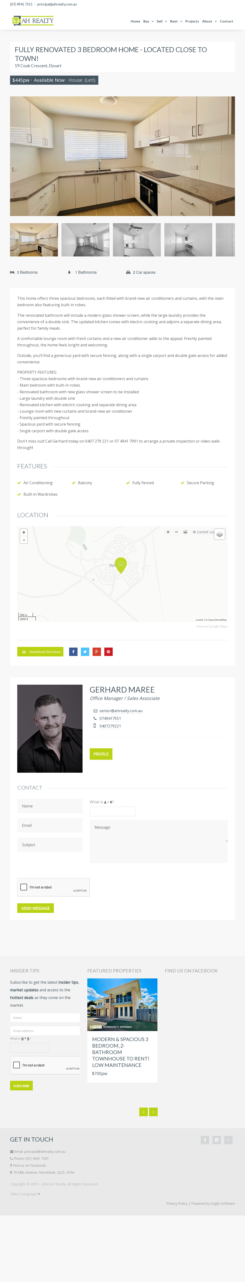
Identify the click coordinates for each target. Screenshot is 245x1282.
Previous (17, 156)
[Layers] (219, 534)
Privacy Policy (176, 1203)
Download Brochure (44, 651)
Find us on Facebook (29, 1165)
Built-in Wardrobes (40, 494)
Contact (226, 21)
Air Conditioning (38, 482)
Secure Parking (200, 482)
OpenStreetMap (217, 620)
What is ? (20, 1038)
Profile (101, 754)
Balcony (85, 482)
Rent (174, 21)
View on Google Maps (212, 626)
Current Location (210, 532)
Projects (192, 21)
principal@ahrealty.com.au (57, 4)
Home (135, 21)
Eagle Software (223, 1203)
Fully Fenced (143, 482)
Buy (146, 21)
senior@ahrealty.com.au (121, 710)
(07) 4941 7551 (21, 4)
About (207, 21)
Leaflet (199, 620)
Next (228, 156)
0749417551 (110, 718)
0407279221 (110, 726)
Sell (159, 21)
